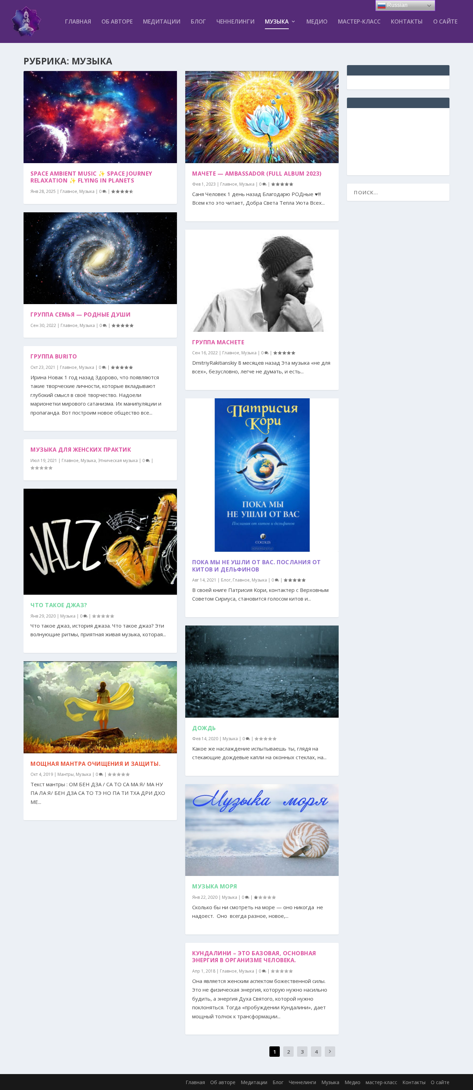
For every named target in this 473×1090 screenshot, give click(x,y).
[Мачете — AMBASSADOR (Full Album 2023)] (262, 117)
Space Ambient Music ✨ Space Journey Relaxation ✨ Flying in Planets (91, 177)
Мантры (65, 774)
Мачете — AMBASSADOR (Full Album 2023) (257, 173)
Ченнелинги (235, 22)
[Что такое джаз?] (100, 542)
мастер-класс (359, 22)
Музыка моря (214, 886)
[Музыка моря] (262, 830)
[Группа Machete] (262, 281)
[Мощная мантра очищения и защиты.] (100, 707)
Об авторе (117, 22)
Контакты (407, 22)
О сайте (445, 22)
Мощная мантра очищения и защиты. (95, 764)
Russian (397, 5)
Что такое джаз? (58, 605)
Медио (317, 22)
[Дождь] (262, 672)
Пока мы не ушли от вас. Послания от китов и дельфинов (256, 565)
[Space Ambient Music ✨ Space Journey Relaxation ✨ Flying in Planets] (100, 117)
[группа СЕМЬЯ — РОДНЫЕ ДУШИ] (100, 258)
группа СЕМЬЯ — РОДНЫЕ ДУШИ (80, 314)
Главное (68, 191)
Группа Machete (218, 342)
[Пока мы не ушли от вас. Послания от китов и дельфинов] (262, 475)
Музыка (277, 22)
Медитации (161, 22)
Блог (198, 22)
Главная (78, 22)
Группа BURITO (53, 356)
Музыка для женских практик (80, 449)
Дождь (204, 728)
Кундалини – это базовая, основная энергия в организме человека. (254, 956)
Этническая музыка (118, 460)
